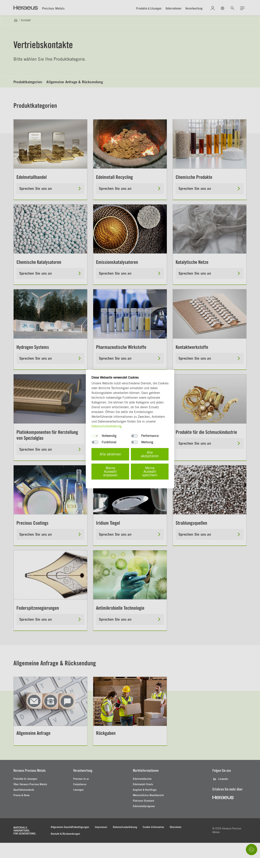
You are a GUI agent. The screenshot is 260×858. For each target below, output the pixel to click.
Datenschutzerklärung (106, 426)
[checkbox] (95, 436)
